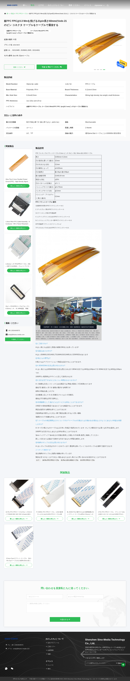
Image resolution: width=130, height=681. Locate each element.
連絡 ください (74, 5)
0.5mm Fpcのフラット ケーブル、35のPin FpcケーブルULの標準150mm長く (18, 559)
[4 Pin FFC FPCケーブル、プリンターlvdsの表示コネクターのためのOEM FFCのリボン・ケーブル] (111, 494)
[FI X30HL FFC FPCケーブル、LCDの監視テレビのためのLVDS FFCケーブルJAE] (49, 494)
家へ (25, 5)
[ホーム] (12, 5)
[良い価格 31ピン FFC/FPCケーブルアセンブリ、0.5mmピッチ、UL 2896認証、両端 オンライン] (18, 290)
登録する (120, 663)
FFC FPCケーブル (22, 13)
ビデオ (41, 5)
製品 (32, 5)
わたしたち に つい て (56, 6)
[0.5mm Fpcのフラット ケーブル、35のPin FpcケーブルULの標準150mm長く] (18, 540)
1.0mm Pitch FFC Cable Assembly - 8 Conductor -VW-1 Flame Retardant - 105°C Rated (18, 224)
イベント (87, 5)
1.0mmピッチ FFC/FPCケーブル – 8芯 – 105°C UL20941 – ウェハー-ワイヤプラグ (18, 266)
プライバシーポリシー (20, 679)
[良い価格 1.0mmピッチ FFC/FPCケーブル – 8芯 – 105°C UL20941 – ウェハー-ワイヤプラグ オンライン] (18, 248)
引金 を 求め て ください (51, 67)
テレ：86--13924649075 (15, 645)
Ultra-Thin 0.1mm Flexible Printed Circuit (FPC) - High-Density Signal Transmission (17, 181)
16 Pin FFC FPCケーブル (50, 460)
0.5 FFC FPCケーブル (87, 460)
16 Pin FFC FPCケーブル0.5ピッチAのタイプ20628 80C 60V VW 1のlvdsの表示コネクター (18, 513)
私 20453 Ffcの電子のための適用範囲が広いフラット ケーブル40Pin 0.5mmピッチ (80, 513)
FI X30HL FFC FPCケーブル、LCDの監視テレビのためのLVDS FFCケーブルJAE (49, 513)
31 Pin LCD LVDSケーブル (69, 460)
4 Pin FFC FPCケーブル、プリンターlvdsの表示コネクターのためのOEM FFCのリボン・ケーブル (111, 513)
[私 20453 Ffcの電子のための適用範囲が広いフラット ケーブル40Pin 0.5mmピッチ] (80, 494)
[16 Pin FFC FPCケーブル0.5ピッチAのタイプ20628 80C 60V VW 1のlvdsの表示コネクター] (18, 494)
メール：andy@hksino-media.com (18, 648)
